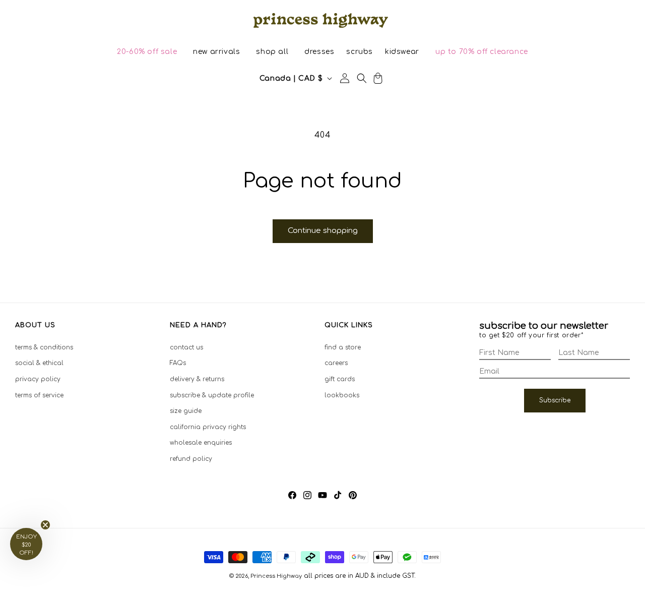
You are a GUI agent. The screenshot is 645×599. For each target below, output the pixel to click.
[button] (147, 52)
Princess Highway (276, 576)
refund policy (191, 458)
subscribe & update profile (212, 395)
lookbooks (342, 395)
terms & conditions (44, 347)
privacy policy (37, 379)
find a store (343, 347)
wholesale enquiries (201, 442)
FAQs (178, 363)
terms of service (39, 395)
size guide (186, 410)
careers (336, 363)
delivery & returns (197, 379)
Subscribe (554, 400)
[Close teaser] (45, 525)
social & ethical (39, 363)
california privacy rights (208, 427)
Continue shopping (323, 230)
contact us (186, 347)
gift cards (340, 379)
